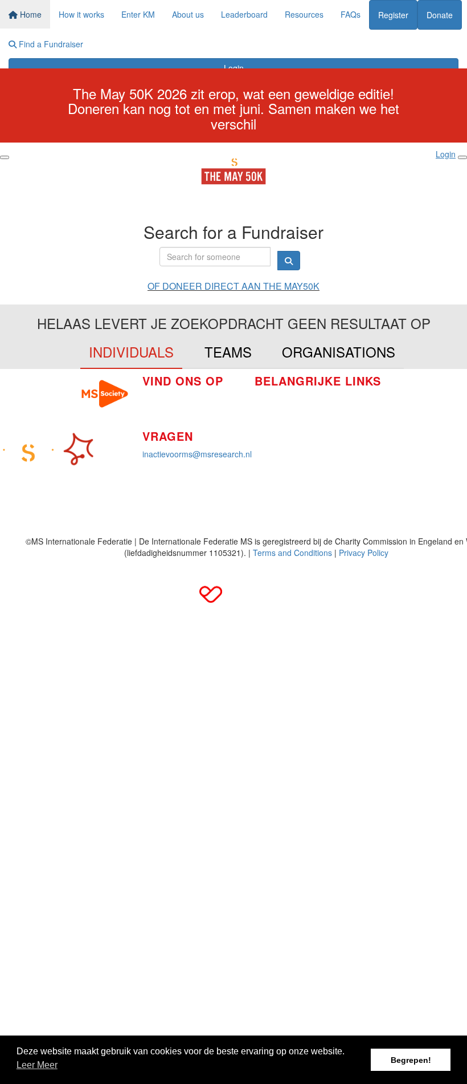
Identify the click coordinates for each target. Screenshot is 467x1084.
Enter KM (138, 14)
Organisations (338, 352)
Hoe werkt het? (282, 398)
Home (30, 14)
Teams (228, 352)
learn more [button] (37, 1066)
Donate (440, 15)
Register (393, 15)
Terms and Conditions (292, 552)
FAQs (351, 14)
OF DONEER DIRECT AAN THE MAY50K (233, 286)
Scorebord (273, 450)
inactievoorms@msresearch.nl (197, 454)
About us (188, 14)
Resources (304, 14)
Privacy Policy (363, 552)
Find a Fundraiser (50, 44)
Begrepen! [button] (411, 1060)
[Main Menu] (4, 157)
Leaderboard (244, 14)
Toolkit (396, 391)
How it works (81, 14)
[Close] (462, 157)
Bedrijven (271, 415)
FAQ (392, 409)
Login (234, 68)
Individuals (131, 352)
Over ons (271, 433)
